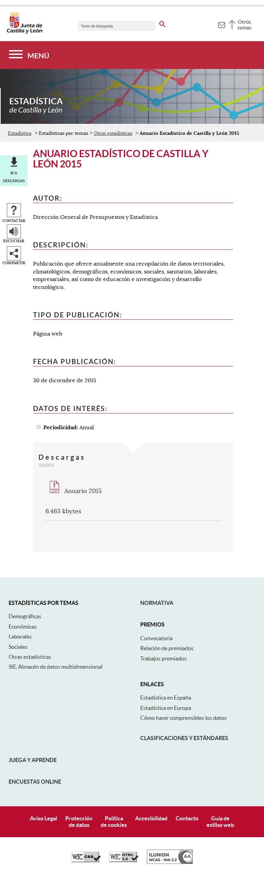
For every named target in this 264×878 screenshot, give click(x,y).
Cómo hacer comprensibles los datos (183, 718)
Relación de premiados (167, 648)
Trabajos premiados (163, 658)
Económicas (23, 626)
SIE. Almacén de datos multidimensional (55, 667)
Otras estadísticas (113, 133)
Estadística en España (165, 697)
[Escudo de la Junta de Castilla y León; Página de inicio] (24, 32)
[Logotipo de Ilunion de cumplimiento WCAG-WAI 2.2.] (170, 862)
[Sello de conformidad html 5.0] (124, 860)
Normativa (156, 603)
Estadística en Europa (165, 708)
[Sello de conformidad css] (86, 860)
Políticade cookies (114, 821)
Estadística (19, 133)
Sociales (18, 647)
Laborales (20, 636)
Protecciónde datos (78, 821)
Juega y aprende (33, 760)
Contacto (187, 818)
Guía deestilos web (220, 821)
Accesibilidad (151, 818)
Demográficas (25, 616)
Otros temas (245, 25)
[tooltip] (221, 24)
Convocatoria (156, 638)
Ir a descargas (14, 177)
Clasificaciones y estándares (184, 738)
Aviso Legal (43, 818)
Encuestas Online (35, 782)
